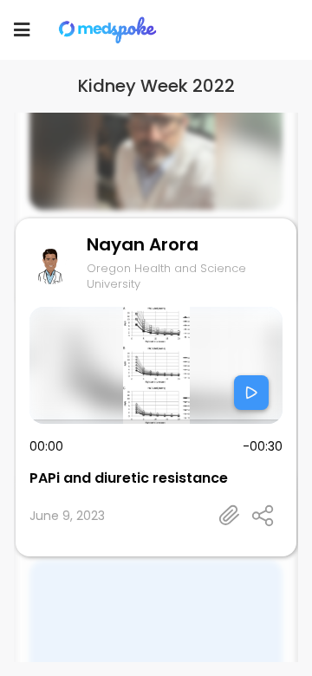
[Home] (108, 30)
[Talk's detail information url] (230, 516)
